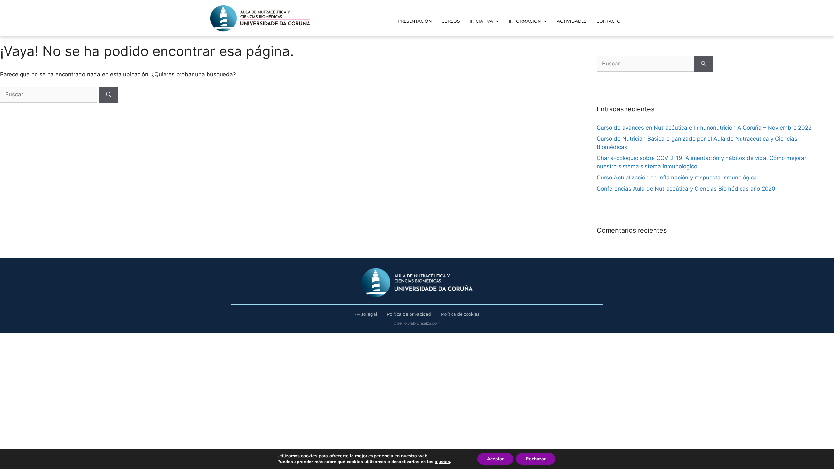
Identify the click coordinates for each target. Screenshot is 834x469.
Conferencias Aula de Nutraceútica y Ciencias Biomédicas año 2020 (686, 188)
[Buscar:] (49, 94)
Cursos (450, 21)
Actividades (572, 21)
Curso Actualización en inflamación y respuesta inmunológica (677, 177)
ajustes (442, 462)
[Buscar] (108, 95)
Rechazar (536, 459)
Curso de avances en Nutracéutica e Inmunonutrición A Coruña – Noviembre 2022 (704, 127)
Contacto (609, 21)
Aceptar (495, 459)
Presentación (415, 21)
